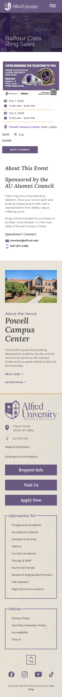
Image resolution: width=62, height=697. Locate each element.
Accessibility (20, 632)
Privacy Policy (21, 618)
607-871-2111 (20, 438)
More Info (12, 374)
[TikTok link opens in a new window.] (51, 674)
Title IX (16, 639)
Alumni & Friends (23, 567)
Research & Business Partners (32, 575)
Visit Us (31, 485)
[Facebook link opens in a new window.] (11, 674)
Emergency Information (21, 456)
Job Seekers (20, 582)
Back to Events (20, 149)
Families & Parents (24, 539)
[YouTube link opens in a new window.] (38, 674)
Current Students (24, 553)
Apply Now (31, 500)
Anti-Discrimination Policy (29, 625)
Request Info (31, 470)
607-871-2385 (19, 246)
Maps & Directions (17, 447)
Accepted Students (25, 532)
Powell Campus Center (24, 127)
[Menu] (52, 6)
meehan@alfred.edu (24, 240)
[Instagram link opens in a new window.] (25, 674)
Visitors (16, 546)
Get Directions (14, 382)
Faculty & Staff (21, 560)
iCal (21, 134)
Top (31, 661)
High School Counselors (28, 589)
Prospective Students (26, 525)
